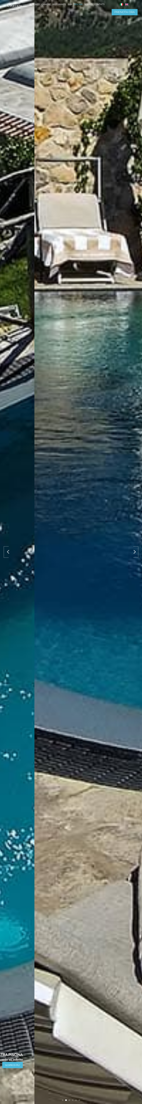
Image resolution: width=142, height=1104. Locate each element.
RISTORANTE (59, 4)
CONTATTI (99, 4)
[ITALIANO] (121, 4)
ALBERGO (34, 4)
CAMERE (46, 4)
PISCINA (78, 4)
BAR (70, 4)
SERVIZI (88, 4)
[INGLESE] (126, 4)
